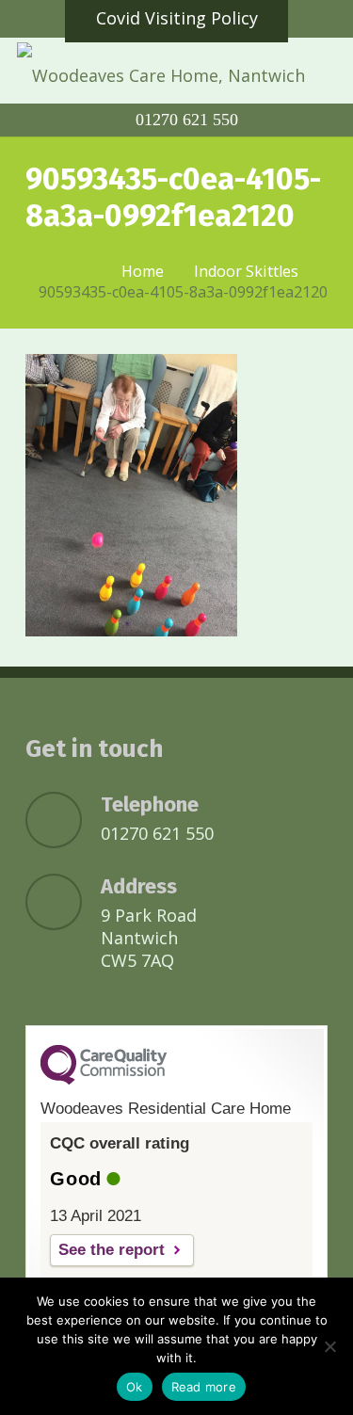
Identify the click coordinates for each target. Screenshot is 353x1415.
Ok (134, 1386)
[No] (329, 1346)
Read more (203, 1386)
